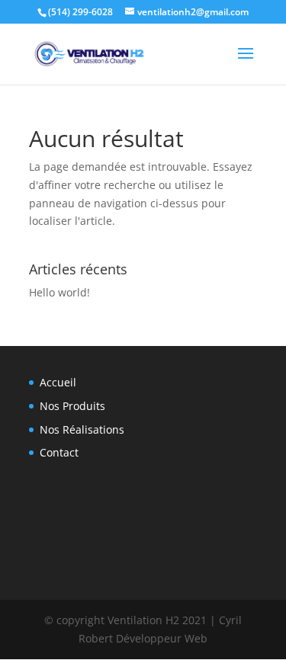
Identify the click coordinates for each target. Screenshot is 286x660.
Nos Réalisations (82, 429)
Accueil (58, 382)
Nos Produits (72, 406)
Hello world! (59, 292)
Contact (59, 452)
